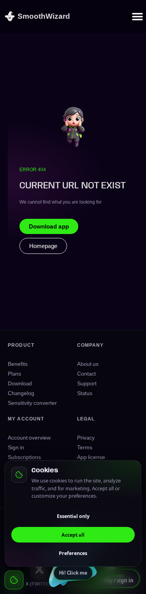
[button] (137, 16)
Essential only (73, 516)
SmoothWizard (44, 16)
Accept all (73, 535)
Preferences (73, 553)
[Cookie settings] (14, 580)
